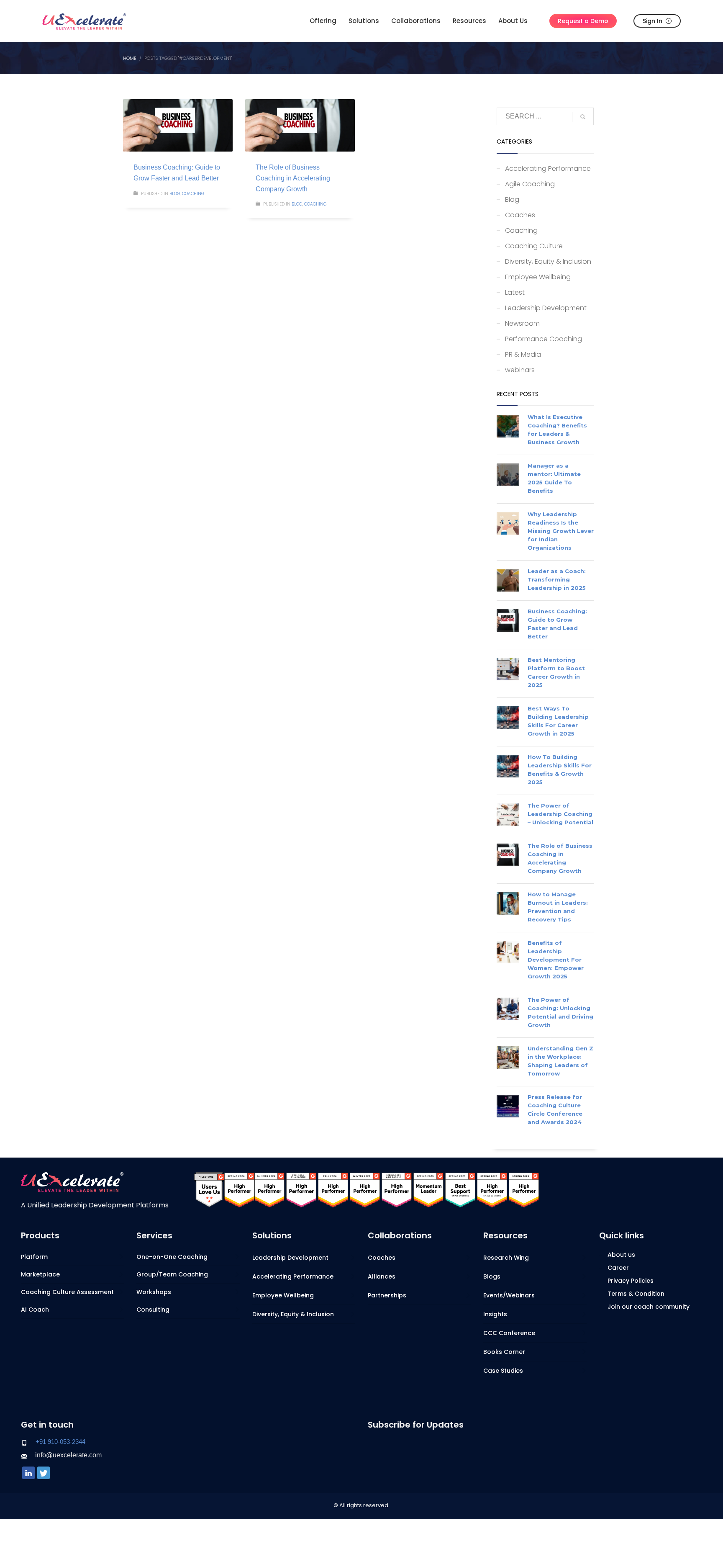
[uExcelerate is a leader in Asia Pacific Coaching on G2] (301, 1189)
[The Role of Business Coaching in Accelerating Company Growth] (300, 126)
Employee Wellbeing (538, 277)
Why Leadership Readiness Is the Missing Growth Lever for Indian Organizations (561, 531)
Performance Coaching (543, 339)
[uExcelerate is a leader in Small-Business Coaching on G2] (460, 1189)
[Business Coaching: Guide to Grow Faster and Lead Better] (178, 126)
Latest (515, 292)
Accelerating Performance (548, 168)
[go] (583, 117)
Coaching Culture (534, 246)
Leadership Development (546, 308)
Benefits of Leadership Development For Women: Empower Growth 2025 (556, 959)
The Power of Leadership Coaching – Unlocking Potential (560, 814)
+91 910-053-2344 (60, 1441)
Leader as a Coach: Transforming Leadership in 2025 (557, 579)
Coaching (193, 193)
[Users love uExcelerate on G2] (209, 1189)
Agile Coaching (530, 184)
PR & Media (523, 354)
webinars (520, 370)
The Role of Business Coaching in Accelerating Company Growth (293, 178)
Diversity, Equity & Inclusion (548, 261)
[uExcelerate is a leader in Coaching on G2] (239, 1189)
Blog (174, 193)
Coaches (520, 215)
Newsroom (522, 323)
